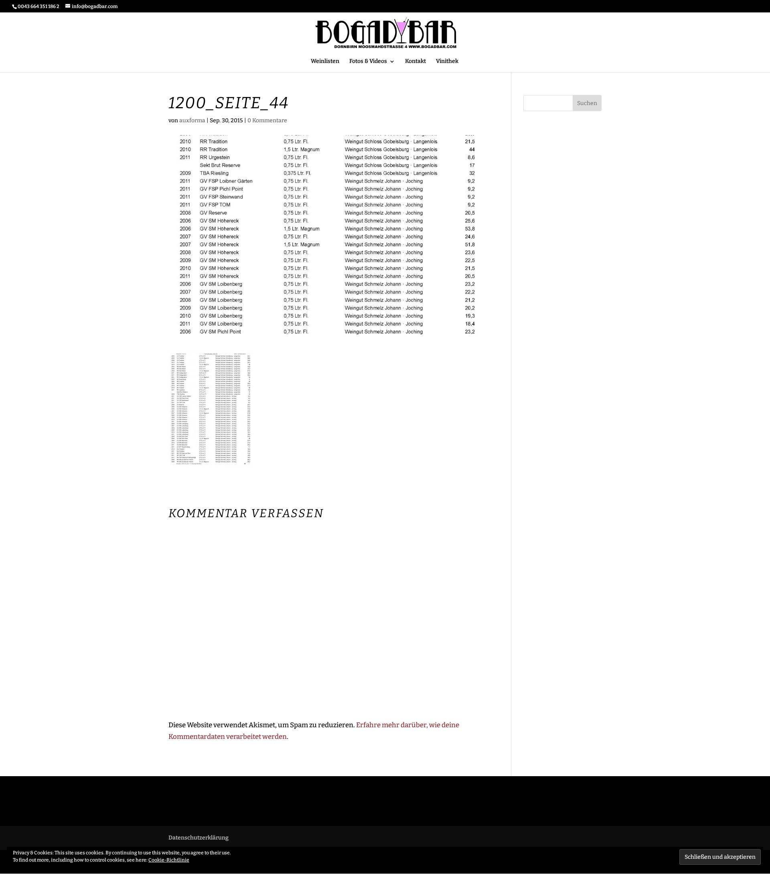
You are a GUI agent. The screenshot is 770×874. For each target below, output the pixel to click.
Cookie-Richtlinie (168, 860)
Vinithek (447, 62)
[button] (210, 410)
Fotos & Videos (368, 62)
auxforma (192, 120)
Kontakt (415, 62)
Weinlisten (325, 62)
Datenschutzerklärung (198, 837)
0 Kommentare (267, 120)
